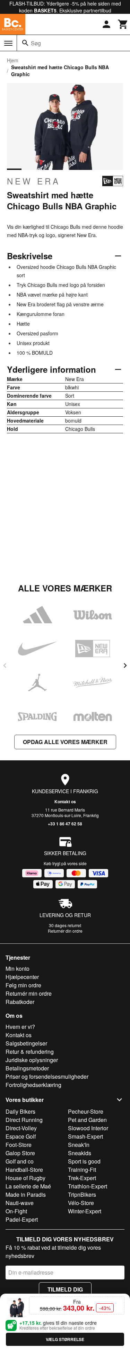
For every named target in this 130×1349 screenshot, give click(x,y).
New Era (33, 181)
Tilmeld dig (65, 1289)
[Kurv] (123, 24)
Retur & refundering (30, 1052)
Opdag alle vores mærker (65, 742)
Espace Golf (21, 1136)
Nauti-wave (20, 1203)
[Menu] (8, 43)
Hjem (12, 60)
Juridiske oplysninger (32, 1060)
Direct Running (24, 1120)
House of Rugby (25, 1178)
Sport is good (84, 1161)
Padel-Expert (22, 1219)
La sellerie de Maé (28, 1186)
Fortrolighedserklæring (33, 1085)
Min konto (17, 968)
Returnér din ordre (65, 931)
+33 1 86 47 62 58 (65, 824)
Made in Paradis (26, 1194)
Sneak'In (78, 1145)
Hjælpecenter (22, 977)
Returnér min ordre (29, 993)
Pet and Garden (87, 1120)
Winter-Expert (84, 1211)
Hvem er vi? (20, 1027)
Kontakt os (65, 801)
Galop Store (20, 1153)
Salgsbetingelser (26, 1043)
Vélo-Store (81, 1203)
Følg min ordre (23, 985)
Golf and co (20, 1161)
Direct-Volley (21, 1128)
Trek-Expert (82, 1178)
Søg (36, 43)
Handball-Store (24, 1170)
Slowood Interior (88, 1128)
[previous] (5, 665)
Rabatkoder (20, 1002)
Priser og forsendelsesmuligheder (47, 1076)
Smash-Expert (85, 1136)
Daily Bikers (20, 1111)
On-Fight (16, 1211)
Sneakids (79, 1153)
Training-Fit (82, 1170)
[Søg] (25, 43)
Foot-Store (19, 1145)
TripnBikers (82, 1194)
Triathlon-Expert (87, 1186)
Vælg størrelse (65, 1339)
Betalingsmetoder (27, 1068)
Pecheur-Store (85, 1111)
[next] (125, 665)
